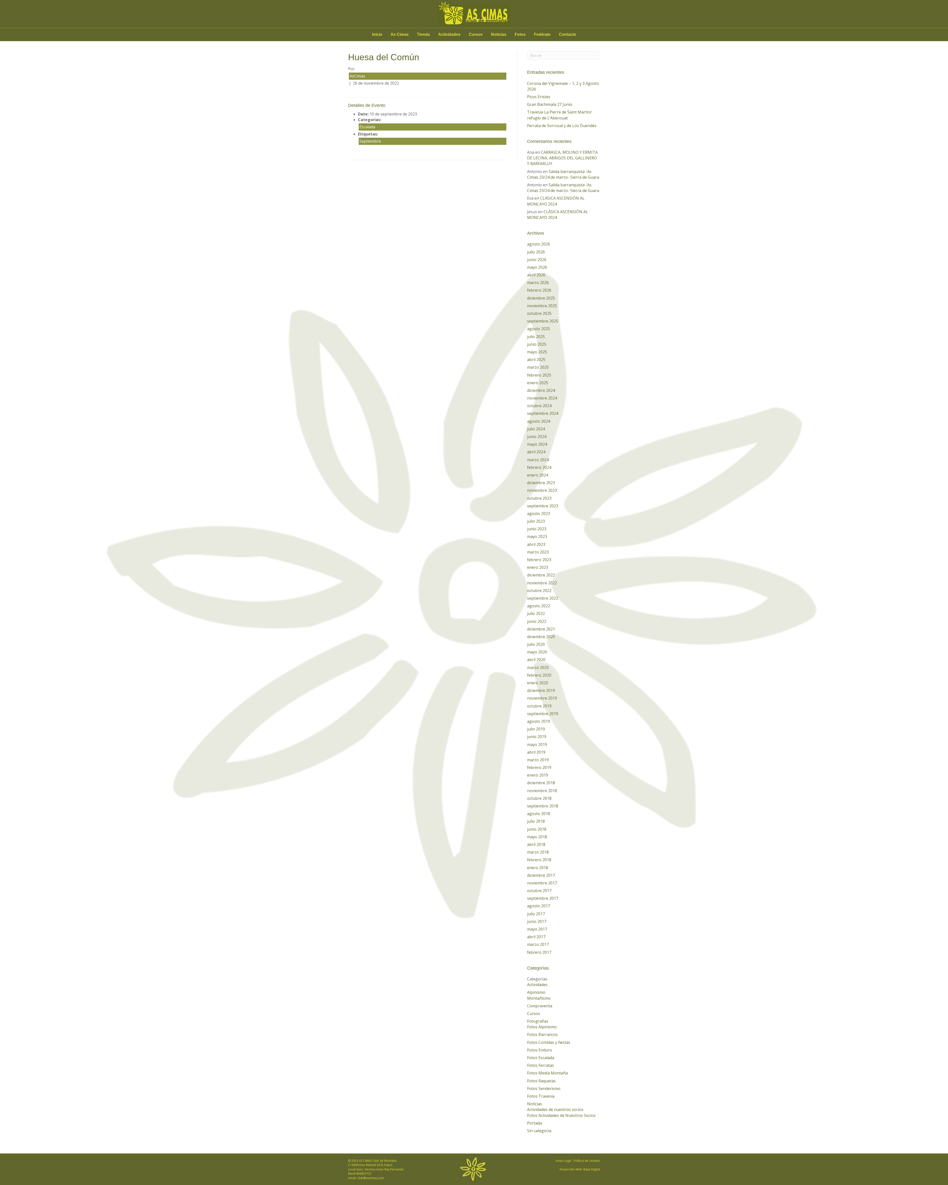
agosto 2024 (538, 421)
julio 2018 (536, 821)
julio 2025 (536, 336)
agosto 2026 (538, 244)
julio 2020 (536, 644)
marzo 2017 (538, 944)
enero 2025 (537, 382)
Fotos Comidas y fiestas (548, 1042)
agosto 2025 (538, 328)
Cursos (476, 34)
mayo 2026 (537, 267)
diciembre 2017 (541, 875)
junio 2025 (536, 344)
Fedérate (542, 34)
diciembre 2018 (541, 782)
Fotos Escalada (540, 1057)
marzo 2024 (538, 459)
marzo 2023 (538, 552)
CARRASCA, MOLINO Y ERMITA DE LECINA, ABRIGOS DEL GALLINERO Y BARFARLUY (562, 158)
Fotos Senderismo (543, 1088)
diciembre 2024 (541, 390)
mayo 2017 (537, 929)
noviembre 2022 (542, 583)
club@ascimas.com (370, 1178)
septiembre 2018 (542, 806)
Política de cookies (587, 1161)
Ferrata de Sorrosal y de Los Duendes (561, 125)
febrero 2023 (539, 559)
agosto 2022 (538, 606)
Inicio (377, 34)
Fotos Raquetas (541, 1081)
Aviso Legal (563, 1161)
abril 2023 (536, 544)
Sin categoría (539, 1130)
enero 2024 (537, 475)
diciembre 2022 (541, 575)
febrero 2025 (539, 375)
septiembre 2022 (542, 598)
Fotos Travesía (540, 1096)
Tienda (423, 34)
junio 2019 (536, 736)
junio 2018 (536, 829)
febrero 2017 (539, 952)
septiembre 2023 (542, 506)
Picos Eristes (538, 96)
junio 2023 (536, 529)
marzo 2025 (538, 367)
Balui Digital (591, 1169)
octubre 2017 (539, 890)
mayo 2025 (537, 352)
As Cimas (400, 34)
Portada (534, 1123)
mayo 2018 (537, 837)
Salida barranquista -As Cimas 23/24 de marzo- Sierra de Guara (563, 174)
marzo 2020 (538, 667)
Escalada (367, 127)
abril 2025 (536, 359)
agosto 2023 (538, 513)
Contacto (567, 34)
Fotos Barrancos (542, 1034)
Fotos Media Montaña (547, 1073)
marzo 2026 (538, 282)
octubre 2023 (539, 498)
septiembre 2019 (542, 713)
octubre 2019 (539, 706)
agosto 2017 (538, 906)
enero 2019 (537, 775)
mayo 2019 (537, 744)
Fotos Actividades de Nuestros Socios (561, 1115)
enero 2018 (537, 867)
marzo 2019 (538, 760)
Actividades (449, 34)
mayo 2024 (537, 444)
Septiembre (370, 141)
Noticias (498, 34)
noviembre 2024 (542, 398)
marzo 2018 (538, 852)
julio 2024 (536, 429)
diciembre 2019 (541, 690)
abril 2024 (536, 452)
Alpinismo (536, 992)
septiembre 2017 (542, 898)
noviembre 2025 (542, 305)
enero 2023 (537, 567)
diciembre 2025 (541, 298)
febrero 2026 (539, 290)
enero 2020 (537, 683)
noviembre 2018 (542, 790)
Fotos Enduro (539, 1050)
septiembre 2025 (542, 321)
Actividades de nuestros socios (555, 1109)
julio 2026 (536, 252)
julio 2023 (536, 521)
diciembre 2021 (541, 629)
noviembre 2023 (542, 490)
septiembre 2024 (542, 413)
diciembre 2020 (541, 636)
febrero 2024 (539, 467)
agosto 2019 (538, 721)
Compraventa (539, 1006)
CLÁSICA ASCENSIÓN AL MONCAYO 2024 (556, 201)
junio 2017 (536, 921)
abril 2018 (536, 844)
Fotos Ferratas (540, 1065)
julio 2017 (536, 914)
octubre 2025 (539, 313)
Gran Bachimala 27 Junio (549, 104)
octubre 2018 (539, 798)
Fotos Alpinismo (542, 1027)
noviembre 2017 (542, 883)
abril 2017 (536, 936)
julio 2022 (536, 613)
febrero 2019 (539, 767)
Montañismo (539, 998)
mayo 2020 (537, 652)
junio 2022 (536, 621)
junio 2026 (536, 259)
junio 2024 (536, 436)
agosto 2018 (538, 813)
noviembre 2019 (542, 698)
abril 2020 (536, 659)
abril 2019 (536, 752)
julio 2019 (536, 729)
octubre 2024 (539, 405)
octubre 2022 (539, 590)
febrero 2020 (539, 675)
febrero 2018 (539, 859)
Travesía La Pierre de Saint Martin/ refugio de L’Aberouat (559, 114)
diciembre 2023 (541, 482)
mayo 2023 (537, 536)
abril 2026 (536, 275)
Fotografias (537, 1021)
